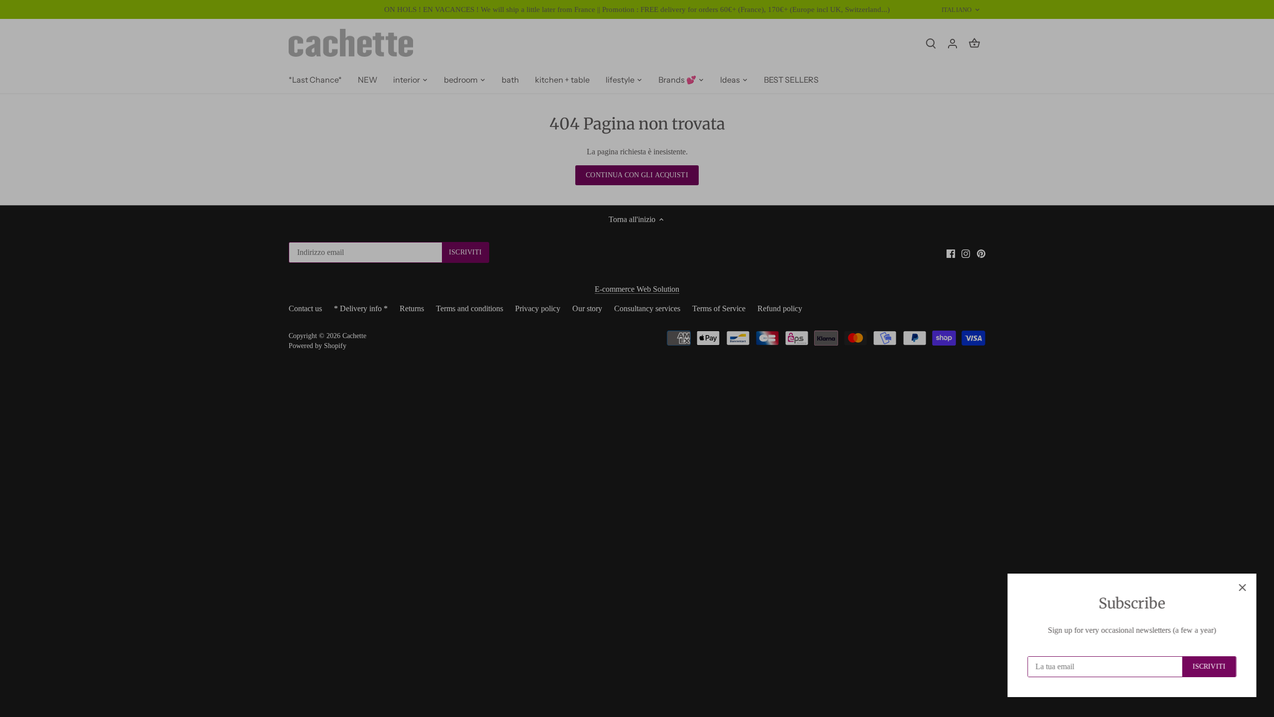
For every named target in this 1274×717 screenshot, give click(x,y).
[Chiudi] (1240, 587)
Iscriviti (1206, 666)
